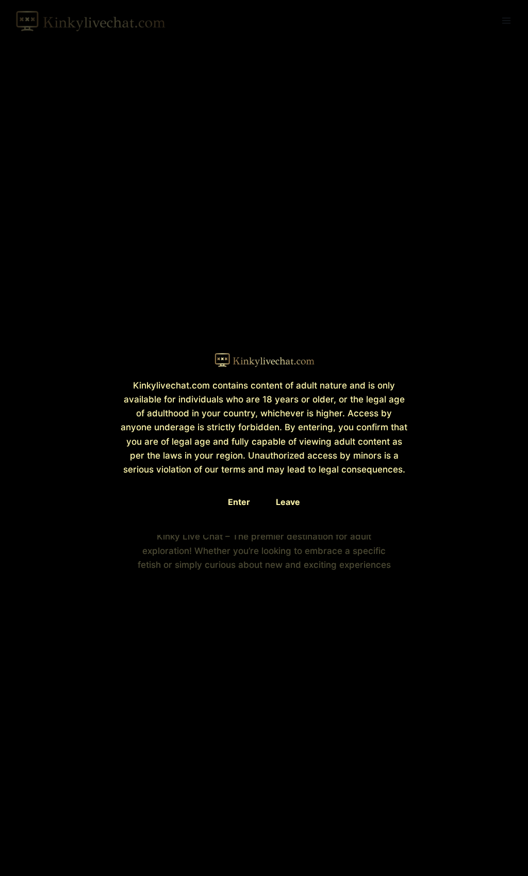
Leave (288, 502)
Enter (239, 502)
